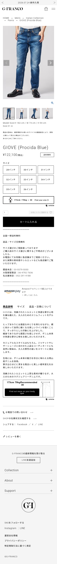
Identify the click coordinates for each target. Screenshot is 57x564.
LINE (40, 424)
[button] (2, 2)
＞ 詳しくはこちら (30, 295)
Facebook (22, 424)
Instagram (10, 528)
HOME (6, 18)
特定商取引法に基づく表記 (18, 546)
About (9, 480)
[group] (28, 2)
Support (10, 490)
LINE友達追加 (28, 460)
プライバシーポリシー (15, 541)
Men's (17, 18)
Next (50, 63)
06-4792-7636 (25, 272)
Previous (6, 63)
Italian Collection (35, 18)
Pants (11, 20)
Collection (12, 470)
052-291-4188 (23, 276)
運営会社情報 (11, 535)
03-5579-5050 (21, 269)
